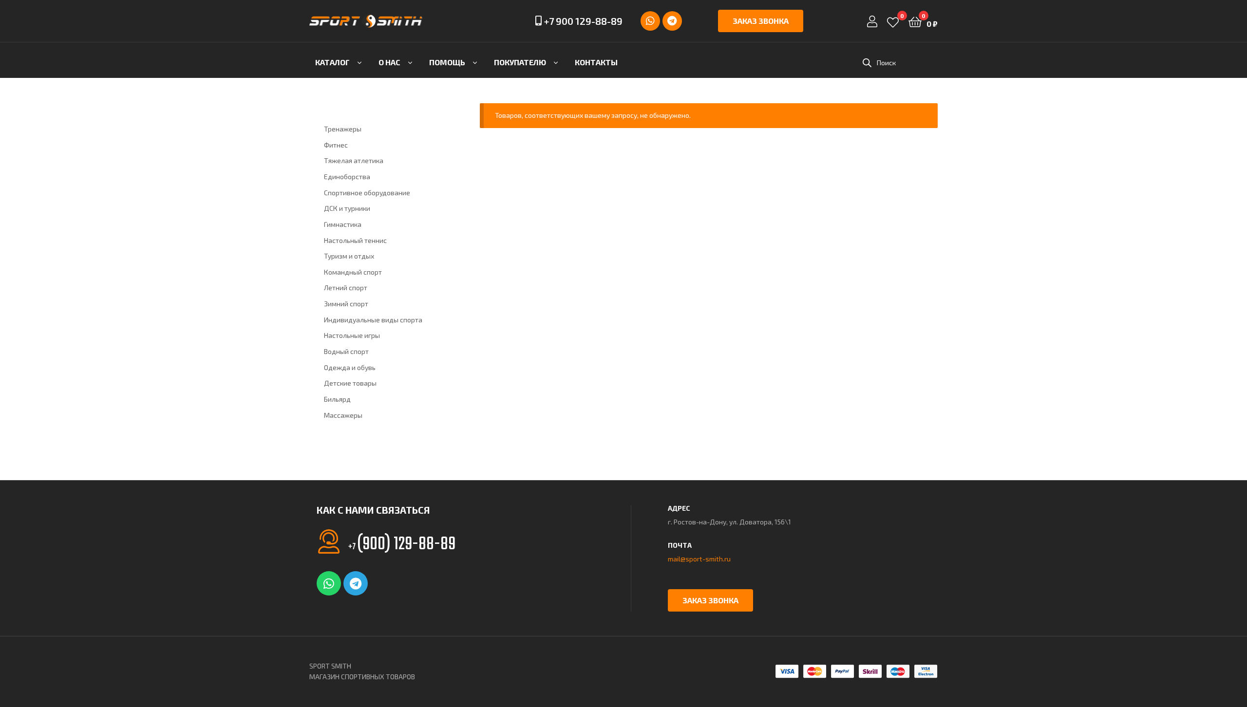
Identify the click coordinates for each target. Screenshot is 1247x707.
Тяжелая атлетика (353, 160)
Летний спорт (345, 287)
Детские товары (350, 383)
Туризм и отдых (349, 256)
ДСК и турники (347, 208)
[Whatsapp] (650, 21)
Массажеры (343, 415)
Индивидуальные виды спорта (373, 320)
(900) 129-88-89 (401, 544)
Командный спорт (353, 272)
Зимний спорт (346, 303)
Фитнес (336, 145)
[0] (893, 21)
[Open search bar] (867, 62)
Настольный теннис (355, 240)
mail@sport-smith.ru (699, 559)
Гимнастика (342, 224)
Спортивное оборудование (367, 192)
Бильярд (337, 399)
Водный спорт (346, 351)
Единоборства (347, 176)
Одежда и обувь (350, 367)
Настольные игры (352, 335)
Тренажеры (342, 129)
